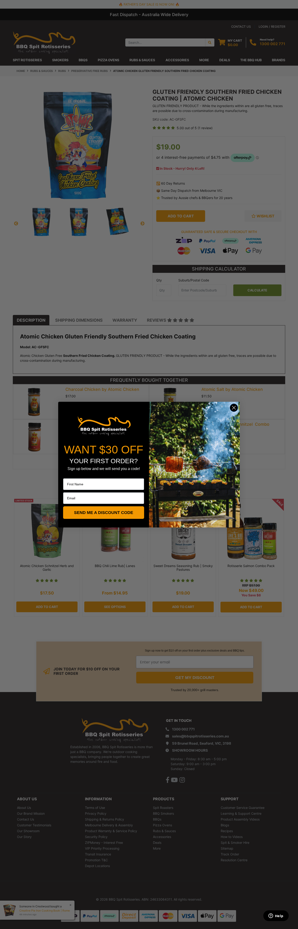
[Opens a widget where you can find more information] (276, 916)
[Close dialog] (234, 408)
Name (67, 475)
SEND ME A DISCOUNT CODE (103, 512)
